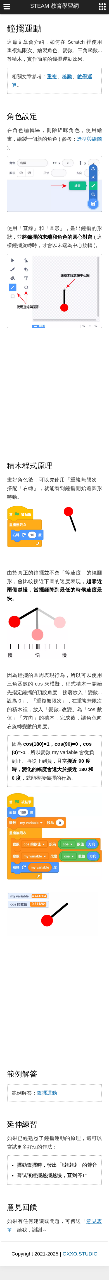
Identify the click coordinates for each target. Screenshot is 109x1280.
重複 (52, 76)
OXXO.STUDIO (80, 1254)
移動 (67, 76)
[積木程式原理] (57, 465)
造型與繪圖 (89, 139)
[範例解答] (42, 1073)
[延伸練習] (42, 1124)
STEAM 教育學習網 (54, 6)
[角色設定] (42, 116)
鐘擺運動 (47, 1093)
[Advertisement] (54, 395)
